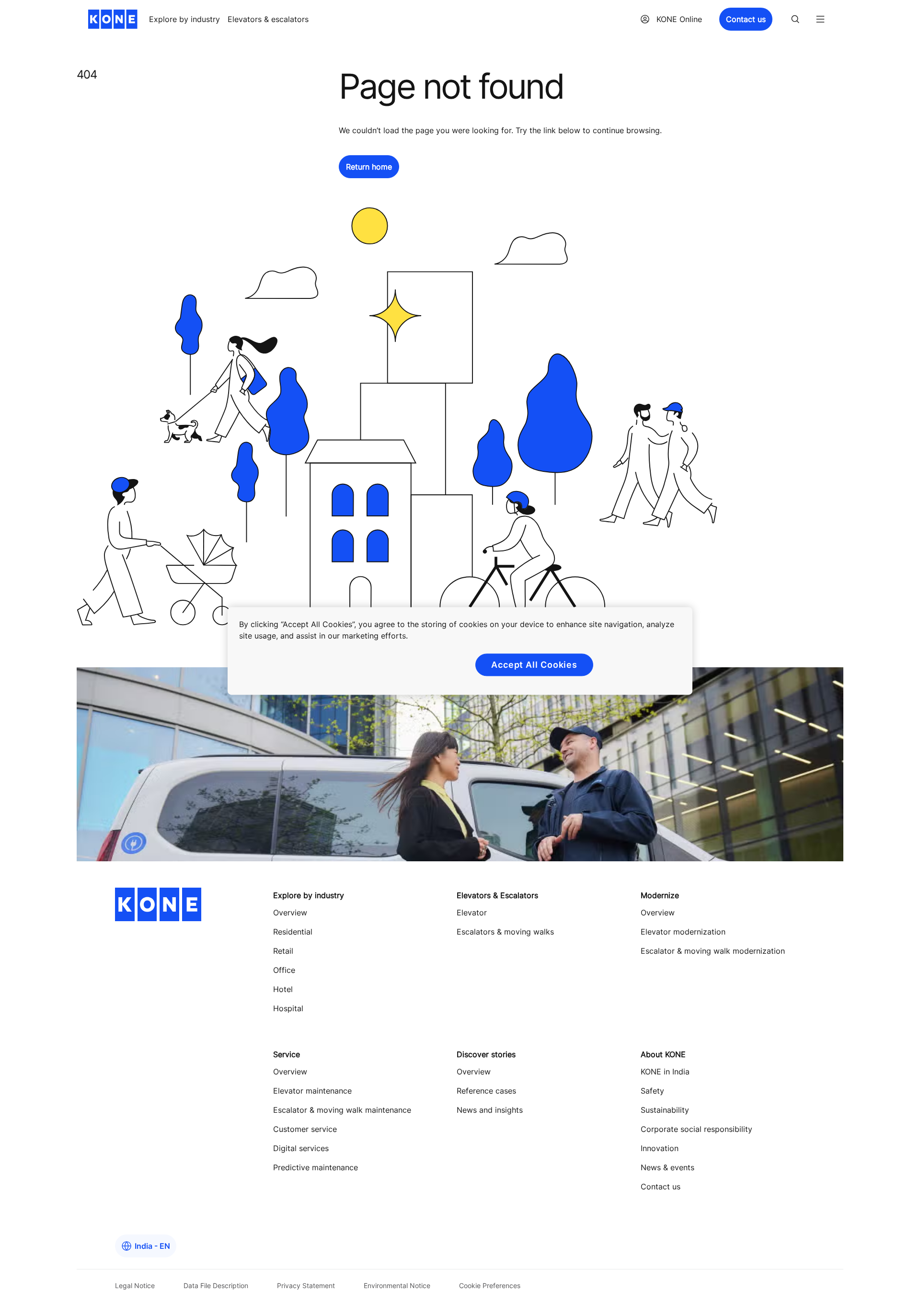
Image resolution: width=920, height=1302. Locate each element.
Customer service (305, 1129)
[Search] (795, 19)
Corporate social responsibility (696, 1129)
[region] (460, 651)
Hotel (283, 989)
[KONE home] (113, 19)
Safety (652, 1091)
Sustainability (665, 1110)
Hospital (288, 1008)
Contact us (746, 19)
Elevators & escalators (268, 19)
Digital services (301, 1148)
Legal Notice (135, 1285)
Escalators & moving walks (505, 932)
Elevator (472, 912)
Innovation (659, 1148)
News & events (667, 1167)
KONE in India (665, 1071)
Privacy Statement (306, 1285)
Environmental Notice (397, 1285)
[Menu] (820, 19)
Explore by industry (184, 19)
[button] (369, 166)
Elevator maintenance (312, 1091)
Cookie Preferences (489, 1285)
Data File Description (216, 1285)
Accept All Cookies (534, 665)
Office (284, 970)
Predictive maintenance (315, 1167)
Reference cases (486, 1091)
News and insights (490, 1110)
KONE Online (679, 19)
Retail (283, 951)
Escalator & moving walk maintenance (342, 1110)
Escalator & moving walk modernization (713, 951)
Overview (290, 912)
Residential (292, 932)
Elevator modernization (683, 932)
